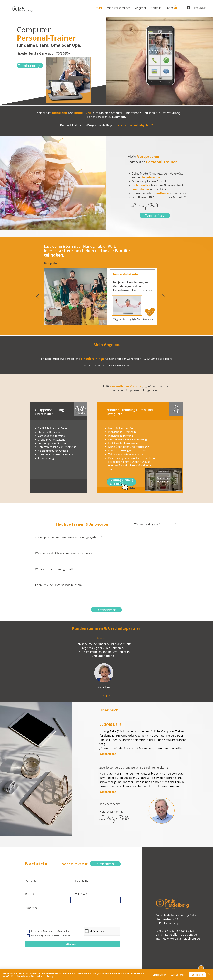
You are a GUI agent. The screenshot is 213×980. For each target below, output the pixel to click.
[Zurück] (38, 297)
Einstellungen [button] (159, 974)
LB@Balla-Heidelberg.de (181, 934)
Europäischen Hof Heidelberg (136, 465)
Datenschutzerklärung (42, 976)
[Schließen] (209, 975)
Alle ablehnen (178, 974)
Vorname (30, 880)
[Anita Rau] (106, 696)
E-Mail (28, 894)
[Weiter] (163, 297)
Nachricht (31, 907)
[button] (175, 7)
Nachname (81, 880)
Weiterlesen (108, 754)
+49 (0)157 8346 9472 (180, 931)
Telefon (80, 894)
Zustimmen (197, 974)
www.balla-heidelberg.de (183, 938)
